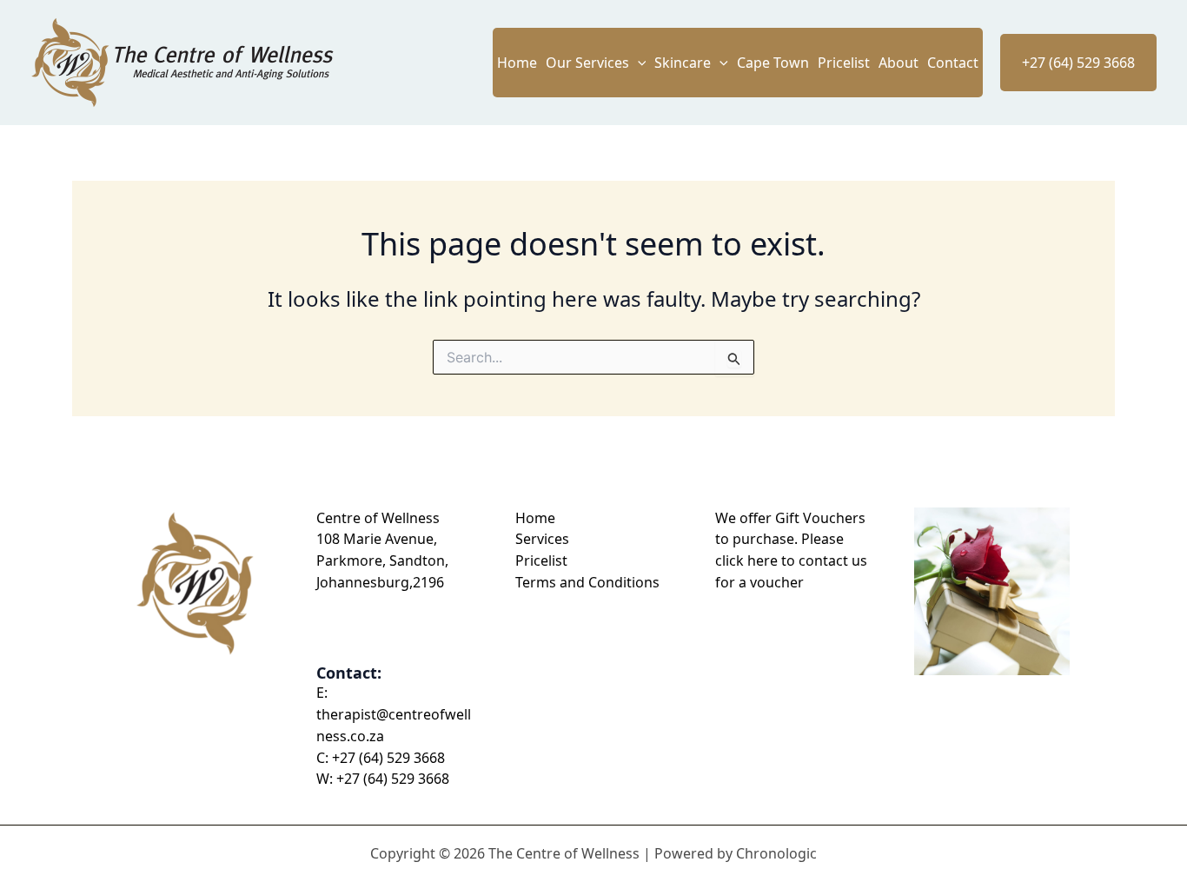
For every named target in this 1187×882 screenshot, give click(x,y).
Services (542, 538)
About (898, 62)
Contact (952, 62)
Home (517, 62)
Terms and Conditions (587, 582)
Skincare (682, 62)
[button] (638, 62)
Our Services (587, 62)
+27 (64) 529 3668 (388, 757)
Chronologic (776, 853)
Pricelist (844, 62)
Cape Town (773, 62)
